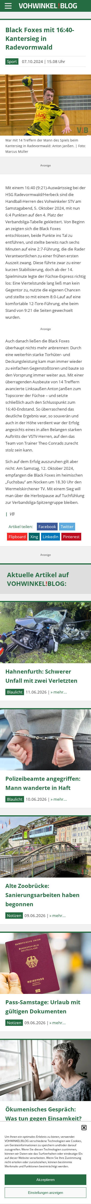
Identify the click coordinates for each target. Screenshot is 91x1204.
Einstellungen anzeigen (45, 1193)
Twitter (67, 526)
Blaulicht (14, 692)
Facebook (47, 526)
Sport (12, 61)
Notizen (14, 915)
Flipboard (17, 536)
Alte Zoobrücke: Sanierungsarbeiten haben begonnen (42, 895)
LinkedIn (50, 536)
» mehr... (59, 692)
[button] (84, 1127)
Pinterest (71, 536)
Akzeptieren (45, 1180)
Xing (34, 536)
